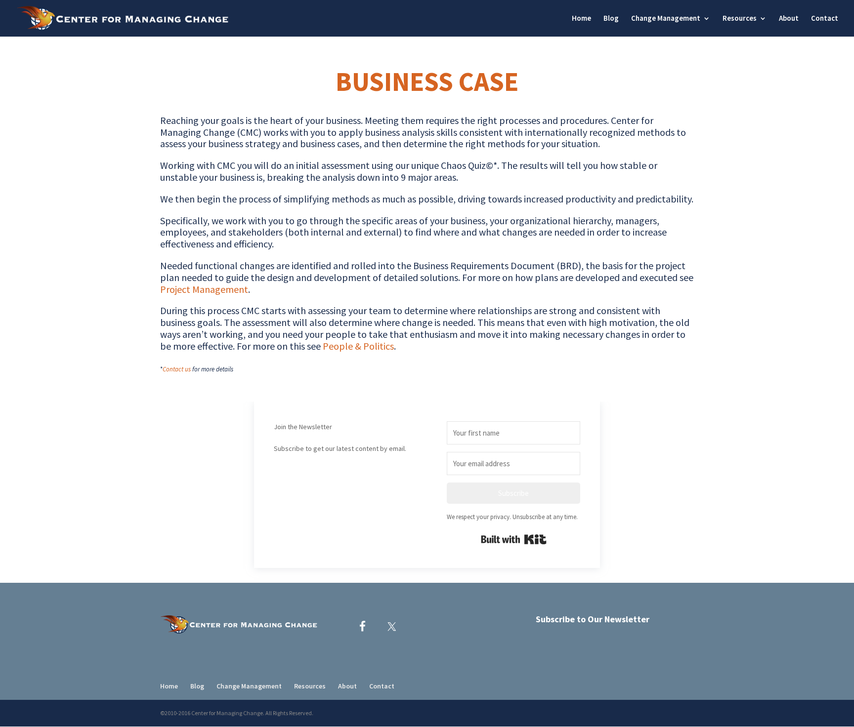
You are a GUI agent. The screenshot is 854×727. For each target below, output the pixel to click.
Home (581, 19)
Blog (611, 19)
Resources (740, 19)
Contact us (177, 369)
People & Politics (358, 346)
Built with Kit (514, 539)
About (789, 19)
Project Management (204, 289)
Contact (824, 19)
